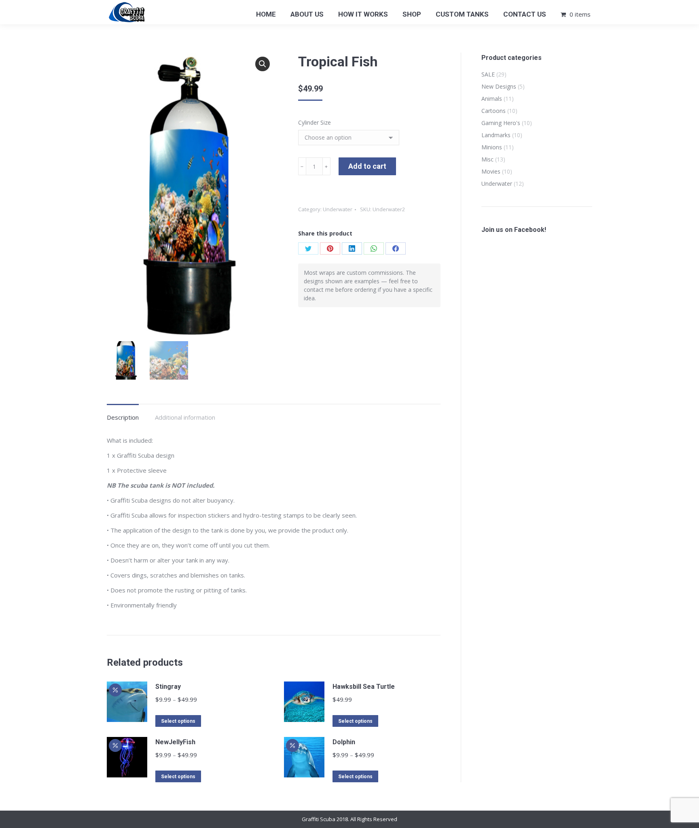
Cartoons (493, 111)
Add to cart (367, 166)
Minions (491, 147)
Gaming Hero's (500, 123)
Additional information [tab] (185, 417)
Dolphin (344, 742)
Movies (490, 171)
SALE (488, 74)
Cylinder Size (314, 122)
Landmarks (495, 135)
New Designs (498, 86)
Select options (178, 721)
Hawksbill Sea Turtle (364, 686)
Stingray (168, 686)
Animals (491, 98)
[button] (262, 64)
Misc (487, 159)
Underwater (337, 209)
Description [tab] (123, 417)
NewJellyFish (175, 742)
